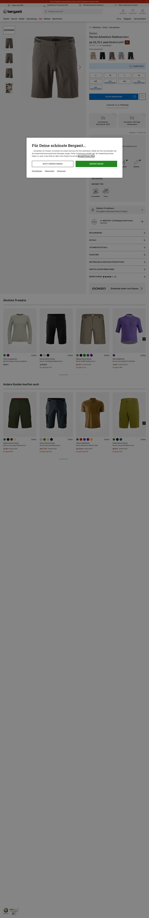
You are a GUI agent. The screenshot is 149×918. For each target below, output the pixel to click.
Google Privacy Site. (86, 156)
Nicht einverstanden (53, 164)
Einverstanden (96, 164)
